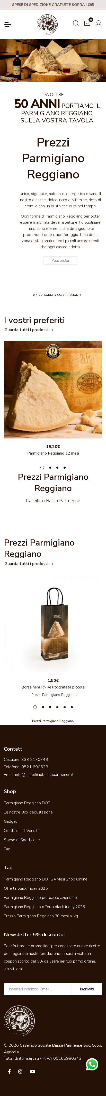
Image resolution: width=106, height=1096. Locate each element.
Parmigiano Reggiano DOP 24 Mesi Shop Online (45, 879)
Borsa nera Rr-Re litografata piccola (53, 687)
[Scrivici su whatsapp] (92, 1064)
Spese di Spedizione (22, 839)
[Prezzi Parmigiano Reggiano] (53, 389)
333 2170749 (34, 759)
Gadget (10, 821)
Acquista (60, 260)
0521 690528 (34, 767)
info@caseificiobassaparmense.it (44, 774)
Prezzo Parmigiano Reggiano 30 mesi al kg (41, 916)
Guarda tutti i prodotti (26, 330)
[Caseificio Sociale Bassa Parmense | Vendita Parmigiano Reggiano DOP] (47, 24)
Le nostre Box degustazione (28, 812)
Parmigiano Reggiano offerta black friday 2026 (44, 906)
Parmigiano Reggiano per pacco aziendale (40, 897)
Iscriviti (87, 989)
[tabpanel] (53, 399)
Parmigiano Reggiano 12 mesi (53, 453)
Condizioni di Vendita (22, 830)
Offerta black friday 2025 (26, 888)
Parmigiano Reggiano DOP (27, 803)
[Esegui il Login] (98, 22)
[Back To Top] (91, 1082)
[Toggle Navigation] (7, 24)
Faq (7, 849)
